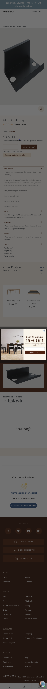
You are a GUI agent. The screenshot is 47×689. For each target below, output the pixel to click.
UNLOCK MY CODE (34, 352)
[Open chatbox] (42, 684)
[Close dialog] (44, 330)
